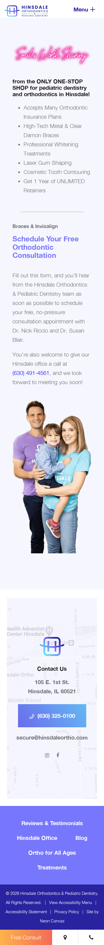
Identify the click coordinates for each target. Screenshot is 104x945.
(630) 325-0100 (55, 715)
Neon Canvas (52, 920)
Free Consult (26, 937)
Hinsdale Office (37, 837)
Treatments (52, 867)
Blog (81, 837)
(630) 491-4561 (30, 373)
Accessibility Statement (26, 911)
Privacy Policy (66, 911)
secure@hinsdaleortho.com (52, 737)
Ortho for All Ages (52, 852)
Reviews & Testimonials (52, 823)
